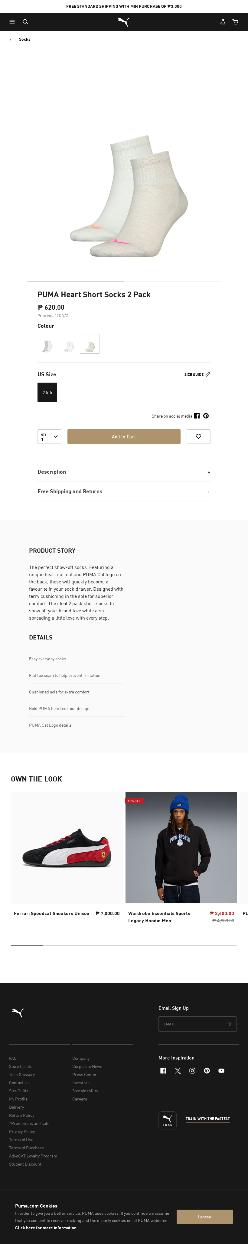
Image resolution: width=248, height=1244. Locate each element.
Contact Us (19, 1082)
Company (81, 1058)
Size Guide (194, 374)
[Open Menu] (13, 22)
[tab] (75, 282)
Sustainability (85, 1090)
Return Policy (21, 1115)
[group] (67, 859)
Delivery (16, 1107)
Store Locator (21, 1066)
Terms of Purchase (26, 1147)
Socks (25, 39)
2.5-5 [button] (47, 392)
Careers (79, 1098)
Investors (81, 1082)
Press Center (84, 1074)
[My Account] (223, 21)
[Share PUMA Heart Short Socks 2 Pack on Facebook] (196, 415)
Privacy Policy (22, 1131)
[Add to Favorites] (198, 436)
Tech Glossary (22, 1074)
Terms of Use (21, 1139)
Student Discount (25, 1164)
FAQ (13, 1058)
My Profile (18, 1098)
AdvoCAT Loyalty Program (33, 1155)
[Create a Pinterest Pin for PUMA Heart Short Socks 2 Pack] (205, 415)
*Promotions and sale (29, 1123)
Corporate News (87, 1066)
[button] (13, 22)
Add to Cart (124, 436)
